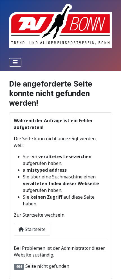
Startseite (35, 229)
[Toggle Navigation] (15, 62)
